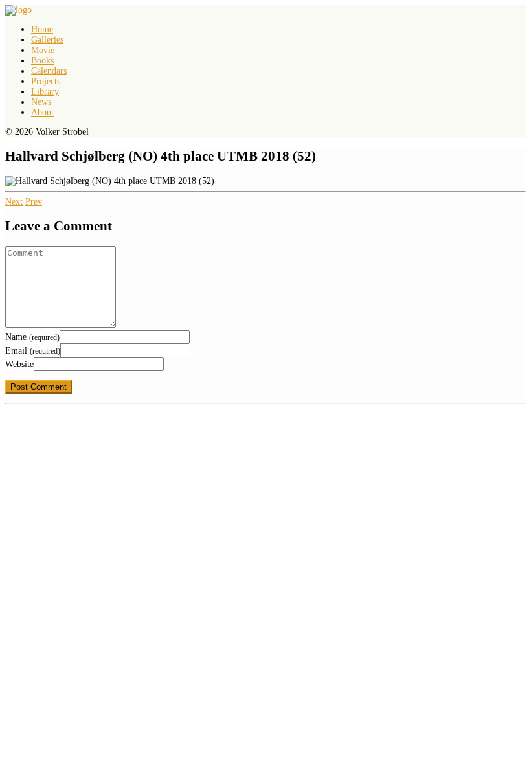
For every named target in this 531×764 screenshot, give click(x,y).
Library (45, 91)
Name (32, 337)
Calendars (49, 71)
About (42, 112)
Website (19, 364)
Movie (42, 50)
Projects (45, 81)
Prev (33, 202)
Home (42, 29)
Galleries (47, 40)
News (41, 102)
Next (14, 202)
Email (32, 350)
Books (42, 60)
